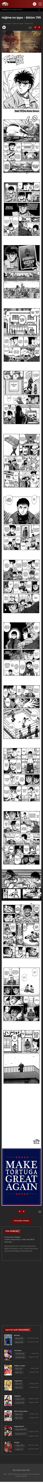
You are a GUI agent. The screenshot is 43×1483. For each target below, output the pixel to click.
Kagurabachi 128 (20, 1429)
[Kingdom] (8, 1400)
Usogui (16, 1442)
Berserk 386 (19, 1338)
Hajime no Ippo (18, 23)
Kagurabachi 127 (20, 1434)
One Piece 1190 (20, 1357)
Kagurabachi (19, 1426)
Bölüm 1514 (18, 1372)
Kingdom (17, 1396)
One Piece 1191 (19, 1354)
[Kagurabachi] (8, 1430)
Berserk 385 (19, 1342)
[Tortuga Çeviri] (5, 4)
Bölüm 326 (18, 1387)
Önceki (35, 27)
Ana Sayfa (7, 23)
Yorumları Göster (21, 1220)
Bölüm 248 (18, 1418)
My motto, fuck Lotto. (12, 10)
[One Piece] (8, 1355)
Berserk (17, 1335)
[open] (40, 4)
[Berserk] (8, 1340)
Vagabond (18, 1381)
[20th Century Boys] (8, 1415)
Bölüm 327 (18, 1384)
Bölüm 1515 (18, 1369)
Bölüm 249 (18, 1414)
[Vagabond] (8, 1385)
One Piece (17, 1350)
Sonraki (39, 27)
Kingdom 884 (19, 1399)
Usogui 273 (19, 1449)
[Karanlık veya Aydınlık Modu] (4, 27)
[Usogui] (8, 1447)
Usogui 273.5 (19, 1445)
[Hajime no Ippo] (8, 1370)
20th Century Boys (21, 1411)
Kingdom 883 (19, 1403)
